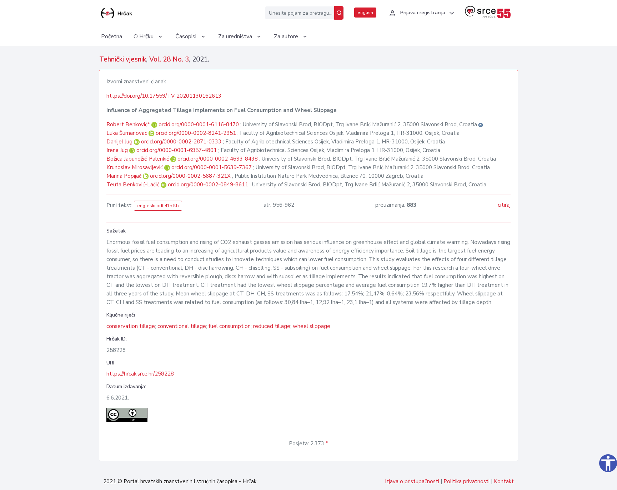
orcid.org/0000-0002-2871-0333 (181, 141)
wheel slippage (311, 326)
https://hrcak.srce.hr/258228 (140, 373)
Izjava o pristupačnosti (412, 481)
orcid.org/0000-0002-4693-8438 (217, 158)
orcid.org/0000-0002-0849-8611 (208, 184)
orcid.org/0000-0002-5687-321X (190, 176)
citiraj (504, 205)
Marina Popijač (124, 176)
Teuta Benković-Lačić (133, 184)
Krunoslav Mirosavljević (135, 167)
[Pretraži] (338, 13)
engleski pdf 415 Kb (158, 206)
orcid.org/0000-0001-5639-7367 (211, 167)
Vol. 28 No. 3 (169, 59)
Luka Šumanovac (127, 133)
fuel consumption (230, 326)
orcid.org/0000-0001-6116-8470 (199, 124)
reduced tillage (271, 326)
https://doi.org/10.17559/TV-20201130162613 (163, 95)
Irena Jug (117, 150)
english (365, 12)
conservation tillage (130, 326)
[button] (421, 13)
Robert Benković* (128, 124)
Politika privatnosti (466, 481)
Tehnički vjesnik (122, 59)
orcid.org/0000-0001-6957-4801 (176, 150)
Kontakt (504, 481)
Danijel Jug (120, 141)
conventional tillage (181, 326)
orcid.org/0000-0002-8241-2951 (196, 133)
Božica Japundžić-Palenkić (138, 158)
